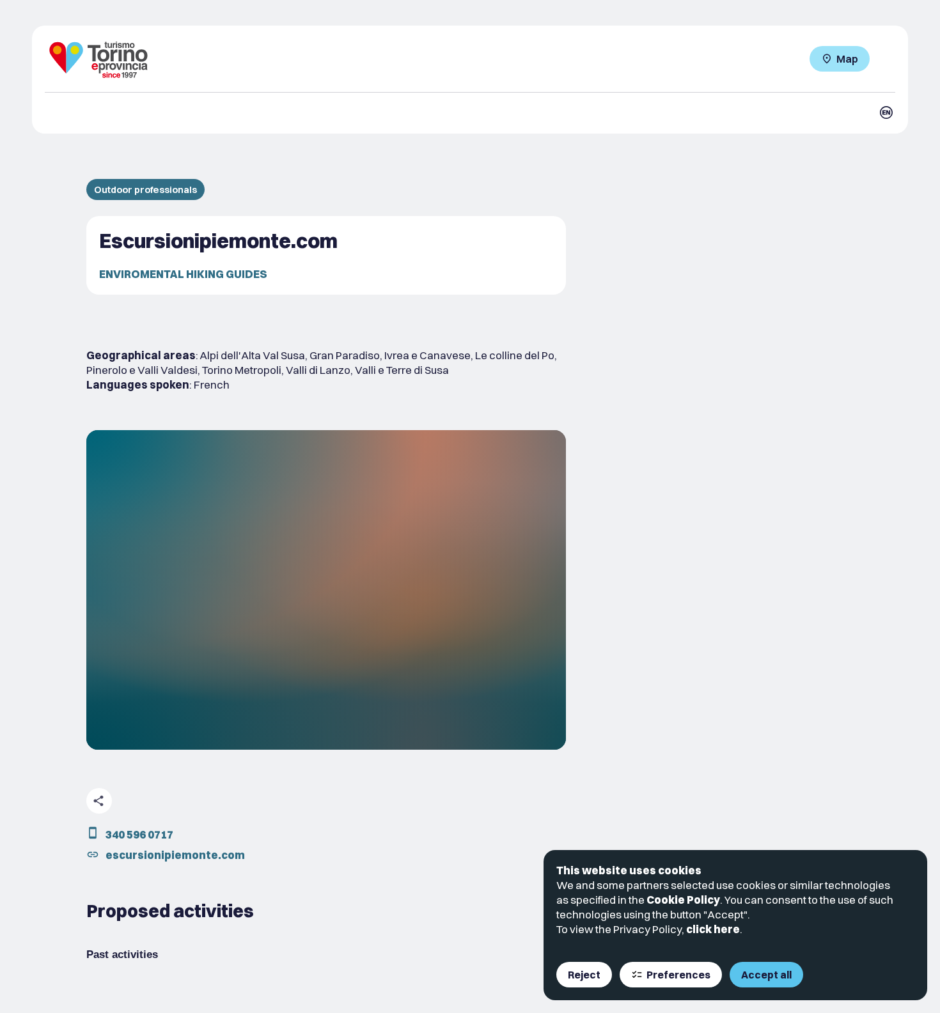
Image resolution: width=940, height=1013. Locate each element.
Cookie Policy (683, 899)
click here (713, 929)
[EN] (886, 112)
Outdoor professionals (145, 189)
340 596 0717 (139, 834)
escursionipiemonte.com (175, 855)
